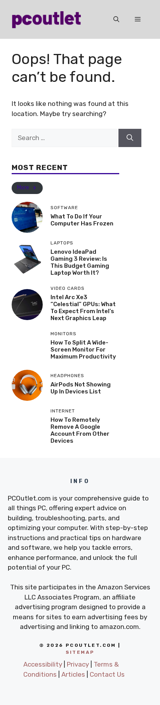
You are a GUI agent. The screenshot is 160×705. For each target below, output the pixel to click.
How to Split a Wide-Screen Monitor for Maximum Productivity (83, 349)
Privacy (78, 664)
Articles (73, 674)
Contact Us (107, 674)
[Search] (129, 138)
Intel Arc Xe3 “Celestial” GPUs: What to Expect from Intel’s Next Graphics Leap (83, 308)
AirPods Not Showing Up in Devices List (80, 388)
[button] (116, 19)
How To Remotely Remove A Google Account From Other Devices (80, 430)
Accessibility (42, 664)
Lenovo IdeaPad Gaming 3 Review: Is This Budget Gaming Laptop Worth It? (79, 262)
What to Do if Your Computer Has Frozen (81, 220)
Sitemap (80, 652)
